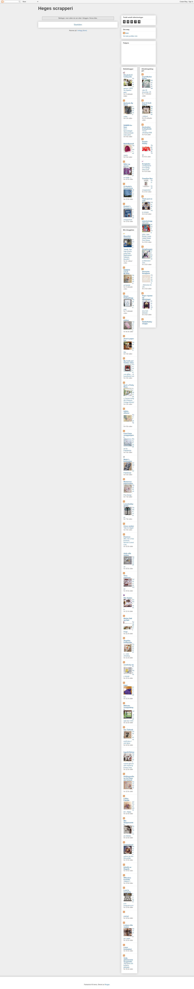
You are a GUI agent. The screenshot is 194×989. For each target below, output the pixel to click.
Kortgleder (146, 164)
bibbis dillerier (126, 412)
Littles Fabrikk (126, 799)
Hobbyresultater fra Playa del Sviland (129, 778)
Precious (127, 537)
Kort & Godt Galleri (146, 104)
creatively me (129, 665)
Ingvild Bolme (129, 752)
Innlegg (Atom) (82, 30)
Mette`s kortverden (128, 460)
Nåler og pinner (127, 165)
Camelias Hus (147, 178)
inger (126, 685)
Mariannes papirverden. (128, 482)
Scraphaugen (147, 249)
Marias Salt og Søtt (128, 619)
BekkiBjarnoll (129, 144)
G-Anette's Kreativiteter (128, 187)
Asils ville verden (127, 554)
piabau (126, 320)
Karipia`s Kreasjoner (128, 207)
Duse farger (133, 785)
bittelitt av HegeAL (127, 868)
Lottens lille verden (128, 926)
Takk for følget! (128, 528)
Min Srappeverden (128, 822)
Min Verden (128, 598)
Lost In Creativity (127, 891)
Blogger (107, 984)
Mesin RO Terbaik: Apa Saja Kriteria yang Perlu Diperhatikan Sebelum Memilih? (129, 249)
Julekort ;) (127, 881)
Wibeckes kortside (127, 878)
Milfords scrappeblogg (128, 707)
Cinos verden (129, 526)
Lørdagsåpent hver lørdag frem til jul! (146, 167)
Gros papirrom (127, 576)
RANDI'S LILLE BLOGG (127, 271)
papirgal (126, 916)
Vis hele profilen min (130, 36)
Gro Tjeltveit (128, 730)
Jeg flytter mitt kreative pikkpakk (128, 965)
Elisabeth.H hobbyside (128, 76)
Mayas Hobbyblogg (128, 297)
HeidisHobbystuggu (147, 322)
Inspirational (128, 845)
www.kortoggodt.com (147, 222)
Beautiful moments (127, 237)
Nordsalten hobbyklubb (146, 128)
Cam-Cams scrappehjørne (129, 435)
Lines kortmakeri (128, 948)
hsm (127, 33)
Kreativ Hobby (145, 142)
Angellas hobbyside (128, 641)
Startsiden (78, 25)
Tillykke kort (133, 326)
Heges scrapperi (55, 8)
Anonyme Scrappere (146, 272)
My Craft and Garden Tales (129, 362)
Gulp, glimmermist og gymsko (128, 959)
